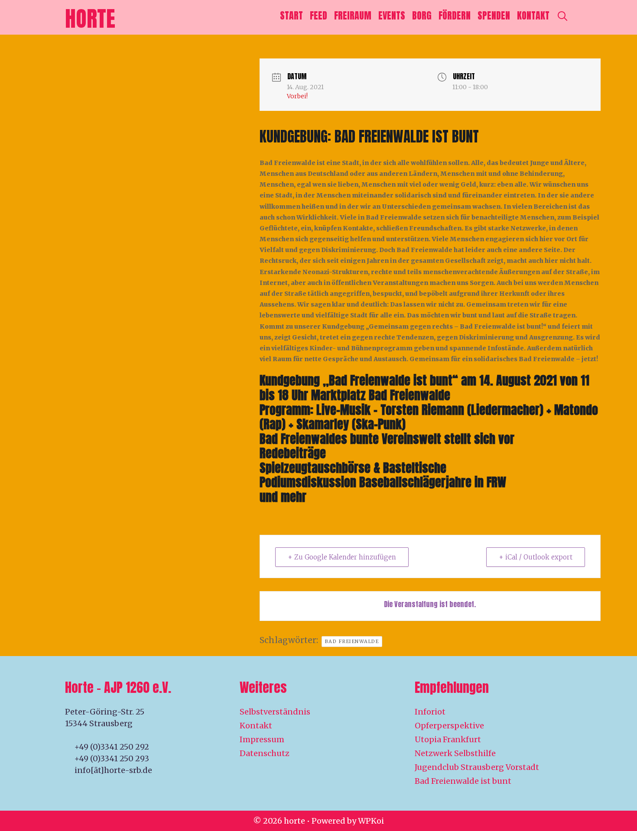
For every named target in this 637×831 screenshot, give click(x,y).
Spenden (494, 15)
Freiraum (352, 15)
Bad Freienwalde (352, 641)
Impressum (262, 739)
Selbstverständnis (275, 712)
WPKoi (371, 821)
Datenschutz (264, 753)
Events (391, 15)
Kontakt (533, 15)
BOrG (422, 15)
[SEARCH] (562, 15)
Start (291, 15)
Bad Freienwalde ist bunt (463, 781)
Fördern (455, 15)
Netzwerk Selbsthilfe (455, 753)
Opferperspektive (449, 726)
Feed (318, 15)
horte (90, 18)
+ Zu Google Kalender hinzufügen (342, 557)
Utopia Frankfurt (448, 739)
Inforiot (430, 712)
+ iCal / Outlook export (535, 557)
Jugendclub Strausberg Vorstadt (477, 767)
